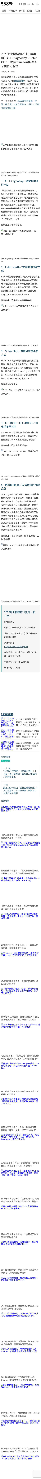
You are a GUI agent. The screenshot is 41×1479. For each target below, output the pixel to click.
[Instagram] (25, 3)
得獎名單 (13, 10)
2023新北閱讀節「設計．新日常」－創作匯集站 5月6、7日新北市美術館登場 (20, 104)
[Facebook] (21, 3)
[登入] (33, 4)
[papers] (29, 3)
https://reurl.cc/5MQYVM (16, 646)
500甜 (29, 10)
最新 (4, 10)
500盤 (22, 10)
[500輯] (7, 4)
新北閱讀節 (5, 756)
